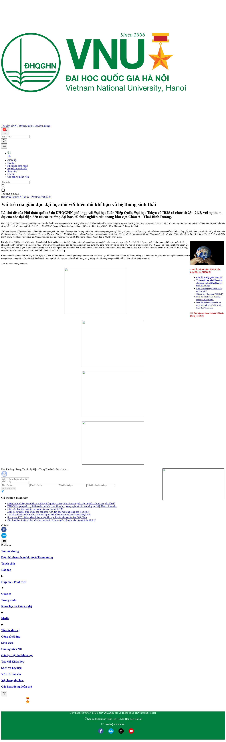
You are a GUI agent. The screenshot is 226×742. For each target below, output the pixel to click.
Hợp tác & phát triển (17, 168)
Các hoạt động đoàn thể (16, 686)
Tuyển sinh (8, 563)
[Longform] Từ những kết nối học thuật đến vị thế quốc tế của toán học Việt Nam (47, 517)
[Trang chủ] (93, 123)
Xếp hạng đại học (12, 680)
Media (5, 618)
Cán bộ (10, 174)
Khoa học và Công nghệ (16, 606)
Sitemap (47, 126)
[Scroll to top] (4, 693)
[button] (113, 530)
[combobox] (5, 131)
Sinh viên (12, 171)
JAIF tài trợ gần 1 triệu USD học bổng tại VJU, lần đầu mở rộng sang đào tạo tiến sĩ (48, 512)
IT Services (37, 126)
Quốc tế (47, 197)
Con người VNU (11, 649)
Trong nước (8, 600)
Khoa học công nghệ (17, 165)
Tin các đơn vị (10, 630)
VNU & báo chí (11, 674)
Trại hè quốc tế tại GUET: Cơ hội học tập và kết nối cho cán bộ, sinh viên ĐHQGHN (49, 514)
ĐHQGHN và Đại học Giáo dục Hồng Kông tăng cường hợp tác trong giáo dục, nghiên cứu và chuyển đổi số (61, 503)
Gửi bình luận (8, 488)
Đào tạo (11, 163)
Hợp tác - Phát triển (31, 197)
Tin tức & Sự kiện (10, 197)
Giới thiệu (12, 160)
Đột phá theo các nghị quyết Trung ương (27, 557)
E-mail (28, 126)
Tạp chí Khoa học (12, 661)
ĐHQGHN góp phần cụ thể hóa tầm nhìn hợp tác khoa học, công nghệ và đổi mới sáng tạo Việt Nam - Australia (62, 506)
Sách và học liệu (11, 667)
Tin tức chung (10, 551)
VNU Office (19, 126)
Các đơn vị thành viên (18, 176)
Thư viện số (7, 126)
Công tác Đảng (10, 636)
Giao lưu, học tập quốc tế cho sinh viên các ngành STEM (35, 509)
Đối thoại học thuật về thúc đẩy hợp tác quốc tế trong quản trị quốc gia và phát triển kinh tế (51, 520)
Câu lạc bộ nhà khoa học (17, 655)
